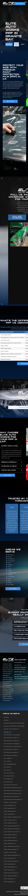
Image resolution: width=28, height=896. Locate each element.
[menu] (26, 2)
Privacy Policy (22, 892)
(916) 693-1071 (17, 665)
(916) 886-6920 (18, 674)
